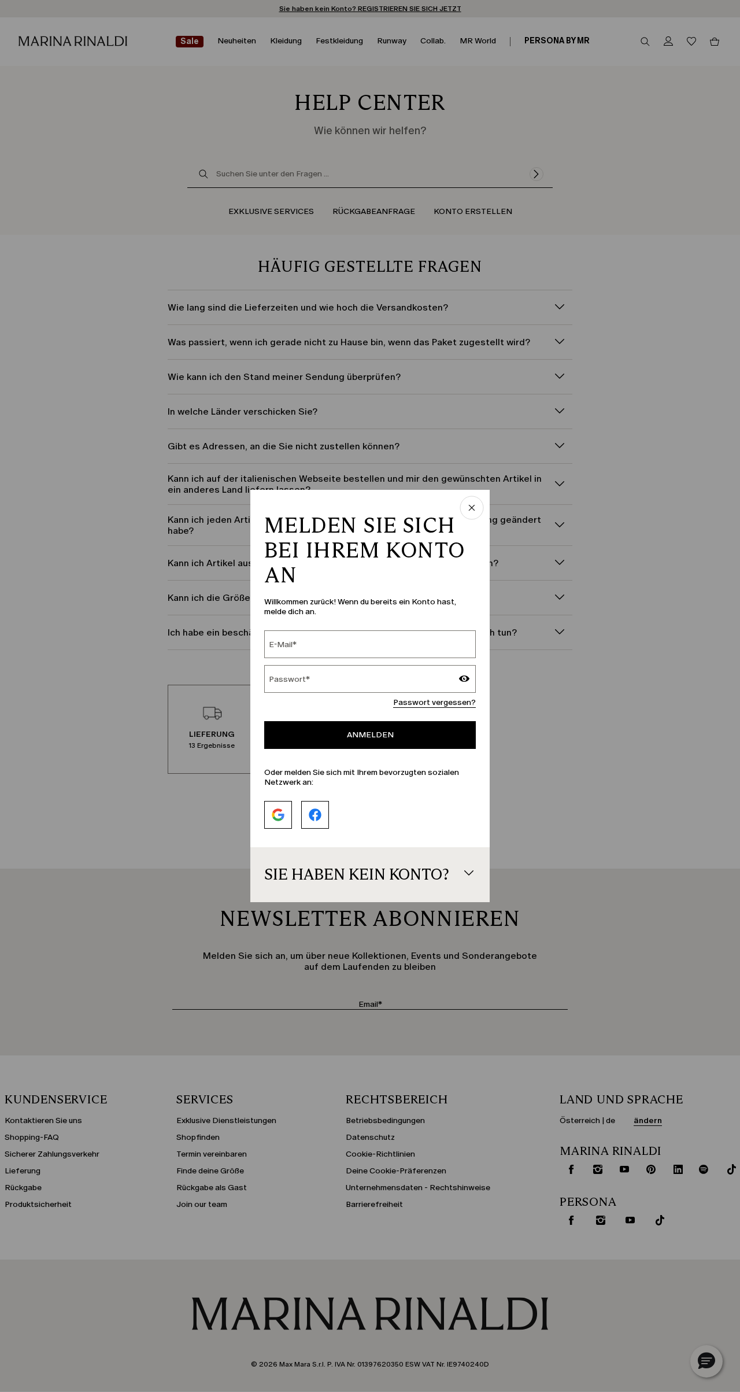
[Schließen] (472, 509)
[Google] (278, 815)
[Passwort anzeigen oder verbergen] (464, 680)
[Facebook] (315, 815)
